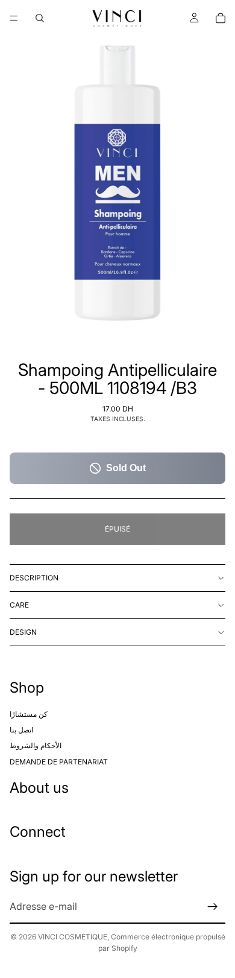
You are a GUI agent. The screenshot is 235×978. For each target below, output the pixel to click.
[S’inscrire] (212, 906)
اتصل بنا (21, 729)
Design (23, 632)
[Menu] (14, 18)
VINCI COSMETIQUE (72, 936)
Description (34, 577)
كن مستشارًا (29, 714)
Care (19, 604)
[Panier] (220, 18)
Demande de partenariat (59, 761)
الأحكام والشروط (35, 746)
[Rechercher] (40, 18)
